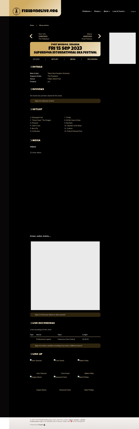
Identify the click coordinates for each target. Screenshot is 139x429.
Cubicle (70, 128)
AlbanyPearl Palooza (87, 36)
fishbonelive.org (40, 11)
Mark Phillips (89, 390)
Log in (133, 11)
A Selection (36, 131)
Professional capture (43, 339)
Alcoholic (69, 123)
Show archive (44, 25)
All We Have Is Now (73, 120)
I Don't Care (36, 126)
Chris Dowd (65, 373)
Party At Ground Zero (74, 131)
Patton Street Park (54, 79)
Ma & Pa (35, 128)
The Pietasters (53, 76)
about (71, 420)
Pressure (35, 123)
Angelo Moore (41, 390)
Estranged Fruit (37, 117)
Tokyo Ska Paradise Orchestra (59, 73)
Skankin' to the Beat (74, 126)
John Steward (41, 373)
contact (82, 420)
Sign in (37, 101)
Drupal (40, 424)
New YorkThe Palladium (44, 36)
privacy (76, 420)
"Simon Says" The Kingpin (41, 120)
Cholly (68, 117)
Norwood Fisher (65, 390)
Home (32, 25)
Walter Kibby (89, 373)
